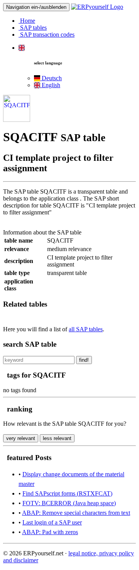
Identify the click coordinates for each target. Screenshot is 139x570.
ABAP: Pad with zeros (50, 532)
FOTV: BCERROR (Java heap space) (69, 503)
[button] (22, 47)
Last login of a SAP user (52, 522)
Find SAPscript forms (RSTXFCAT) (67, 493)
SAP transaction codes (47, 34)
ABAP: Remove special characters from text (76, 512)
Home (27, 20)
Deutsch (51, 78)
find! (84, 360)
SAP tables (33, 27)
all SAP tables (86, 329)
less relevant (57, 438)
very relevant (20, 438)
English (50, 85)
